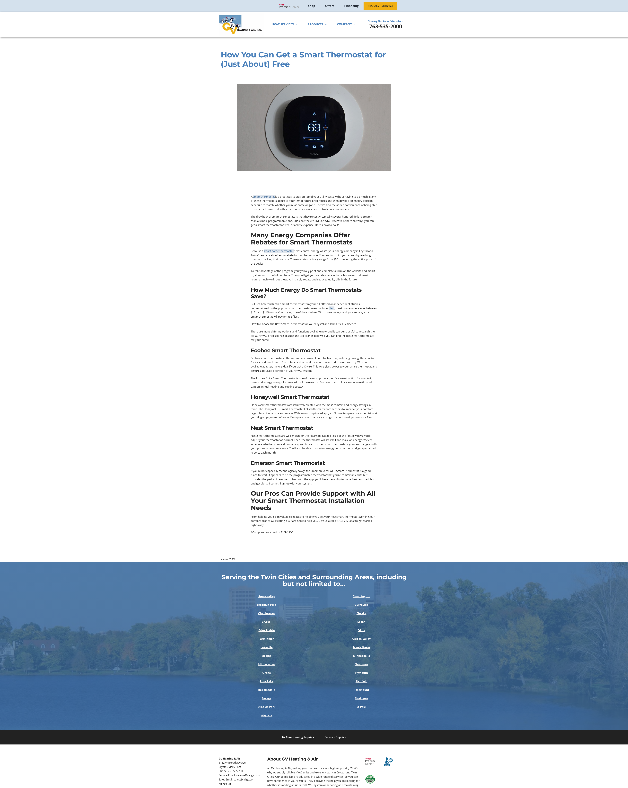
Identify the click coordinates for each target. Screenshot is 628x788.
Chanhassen (266, 613)
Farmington (266, 639)
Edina (361, 630)
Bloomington (361, 596)
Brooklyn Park (266, 605)
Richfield (361, 681)
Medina (266, 656)
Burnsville (361, 605)
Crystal (266, 622)
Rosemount (361, 690)
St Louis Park (266, 707)
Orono (266, 673)
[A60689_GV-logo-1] (241, 14)
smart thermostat (264, 196)
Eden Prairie (267, 630)
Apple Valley (266, 596)
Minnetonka (266, 664)
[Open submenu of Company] (355, 24)
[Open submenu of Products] (326, 24)
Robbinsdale (266, 690)
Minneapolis (361, 656)
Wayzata (266, 715)
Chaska (361, 613)
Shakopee (361, 698)
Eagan (361, 622)
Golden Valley (361, 639)
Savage (266, 698)
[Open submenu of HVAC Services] (297, 24)
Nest (331, 308)
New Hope (361, 664)
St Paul (361, 707)
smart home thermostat (279, 251)
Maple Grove (361, 647)
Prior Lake (266, 681)
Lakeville (266, 647)
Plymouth (361, 673)
